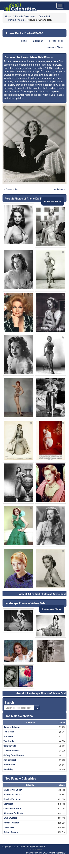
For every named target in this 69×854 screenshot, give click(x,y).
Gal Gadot (8, 803)
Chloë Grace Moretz (13, 808)
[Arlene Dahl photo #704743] (18, 483)
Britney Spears (11, 831)
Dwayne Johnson (12, 726)
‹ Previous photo (11, 189)
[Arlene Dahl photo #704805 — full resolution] (34, 144)
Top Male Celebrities (19, 716)
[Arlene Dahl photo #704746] (50, 483)
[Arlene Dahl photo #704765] (50, 651)
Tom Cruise (9, 731)
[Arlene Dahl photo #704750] (18, 312)
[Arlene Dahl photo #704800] (50, 397)
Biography (38, 40)
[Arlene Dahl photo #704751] (50, 525)
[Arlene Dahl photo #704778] (50, 440)
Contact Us (61, 852)
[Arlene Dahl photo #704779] (18, 440)
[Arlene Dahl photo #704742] (18, 224)
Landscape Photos (54, 47)
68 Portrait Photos (52, 201)
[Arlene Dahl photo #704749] (50, 355)
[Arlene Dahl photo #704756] (50, 227)
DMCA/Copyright (47, 852)
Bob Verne (8, 736)
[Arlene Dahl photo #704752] (50, 269)
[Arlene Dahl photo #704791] (18, 676)
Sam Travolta (10, 745)
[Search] (37, 707)
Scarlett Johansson (13, 794)
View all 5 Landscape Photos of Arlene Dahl (41, 693)
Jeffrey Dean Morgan (14, 755)
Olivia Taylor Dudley (13, 789)
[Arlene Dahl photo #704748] (18, 397)
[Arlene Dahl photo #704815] (18, 355)
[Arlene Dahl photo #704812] (50, 626)
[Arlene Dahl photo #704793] (18, 651)
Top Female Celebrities (21, 778)
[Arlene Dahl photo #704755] (18, 568)
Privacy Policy (31, 852)
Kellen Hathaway (12, 750)
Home (24, 40)
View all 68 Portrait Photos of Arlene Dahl (42, 594)
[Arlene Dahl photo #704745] (18, 269)
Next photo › (59, 189)
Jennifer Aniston (11, 822)
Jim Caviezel (10, 759)
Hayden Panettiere (12, 799)
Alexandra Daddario (13, 813)
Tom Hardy (9, 740)
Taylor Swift (9, 827)
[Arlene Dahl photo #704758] (50, 568)
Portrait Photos (56, 40)
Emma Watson (10, 817)
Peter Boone (9, 764)
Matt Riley (8, 769)
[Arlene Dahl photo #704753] (50, 312)
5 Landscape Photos (51, 608)
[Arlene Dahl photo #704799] (18, 620)
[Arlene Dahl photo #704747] (18, 525)
